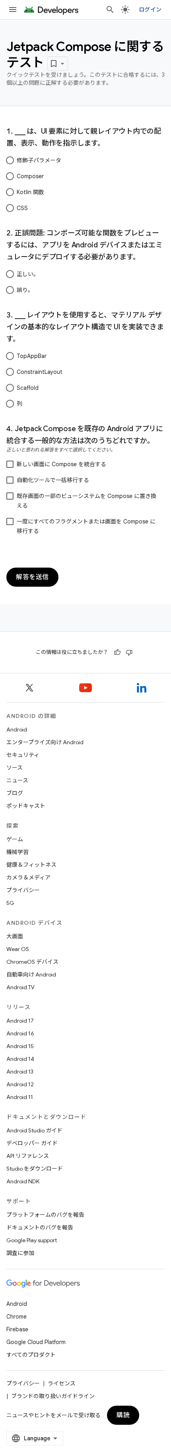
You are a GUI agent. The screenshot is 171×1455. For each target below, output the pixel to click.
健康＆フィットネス (31, 864)
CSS (22, 208)
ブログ (14, 793)
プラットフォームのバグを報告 (45, 1214)
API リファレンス (27, 1155)
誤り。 (25, 290)
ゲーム (14, 839)
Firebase (17, 1329)
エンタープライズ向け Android (45, 742)
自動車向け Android (31, 974)
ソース (14, 767)
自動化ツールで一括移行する (53, 480)
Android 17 (20, 1020)
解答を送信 (32, 577)
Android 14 (20, 1058)
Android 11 (19, 1097)
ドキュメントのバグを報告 (39, 1227)
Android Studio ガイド (34, 1130)
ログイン (150, 9)
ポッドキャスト (25, 805)
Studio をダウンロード (34, 1168)
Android (16, 729)
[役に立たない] (129, 652)
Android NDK (22, 1181)
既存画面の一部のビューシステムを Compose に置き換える (86, 500)
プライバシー (23, 890)
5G (10, 902)
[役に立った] (117, 652)
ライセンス (62, 1383)
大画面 (14, 936)
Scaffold (28, 387)
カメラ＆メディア (28, 877)
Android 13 (19, 1071)
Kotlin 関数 (30, 192)
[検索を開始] (110, 9)
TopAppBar (32, 356)
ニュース (17, 780)
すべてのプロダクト (31, 1354)
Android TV (20, 987)
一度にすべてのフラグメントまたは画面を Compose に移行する (86, 526)
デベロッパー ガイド (32, 1143)
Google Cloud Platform (36, 1342)
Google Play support (31, 1240)
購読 (123, 1415)
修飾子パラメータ (39, 160)
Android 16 (20, 1033)
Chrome (16, 1316)
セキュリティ (22, 755)
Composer (30, 176)
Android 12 (20, 1084)
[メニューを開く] (13, 9)
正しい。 (28, 274)
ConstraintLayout (39, 371)
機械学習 (17, 852)
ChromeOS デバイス (32, 961)
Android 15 (20, 1046)
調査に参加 (20, 1253)
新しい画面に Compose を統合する (61, 464)
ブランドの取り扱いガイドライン (53, 1396)
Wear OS (17, 949)
